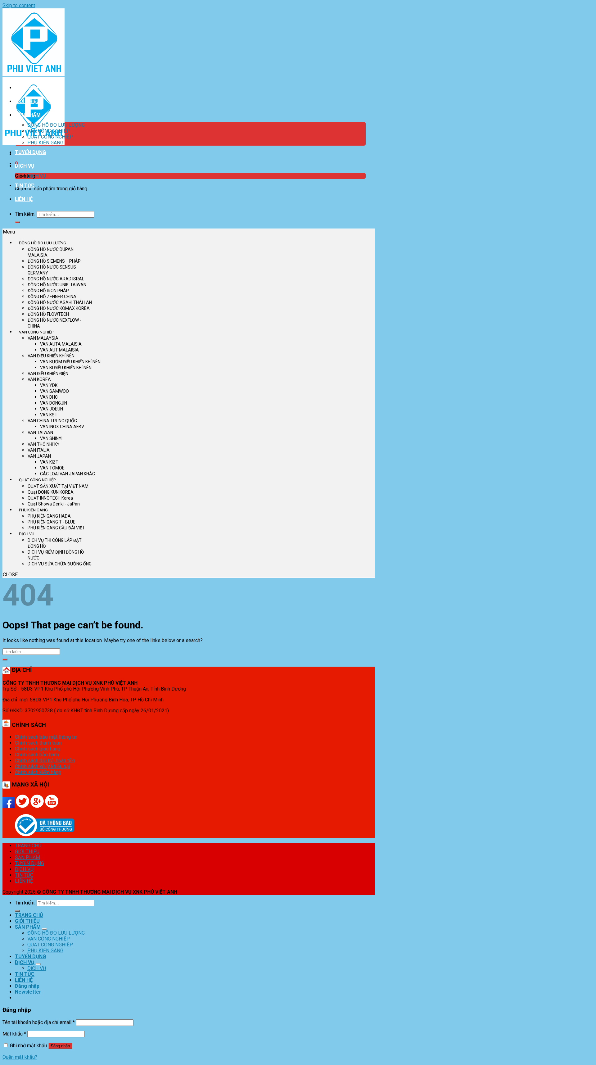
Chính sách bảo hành (37, 755)
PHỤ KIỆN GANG (45, 143)
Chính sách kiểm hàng (38, 772)
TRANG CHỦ (29, 88)
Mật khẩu (14, 1034)
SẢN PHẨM (28, 115)
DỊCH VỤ (24, 166)
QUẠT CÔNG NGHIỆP (50, 137)
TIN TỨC (24, 185)
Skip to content (18, 5)
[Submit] (17, 222)
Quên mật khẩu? (19, 1057)
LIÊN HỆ (24, 199)
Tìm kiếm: (25, 214)
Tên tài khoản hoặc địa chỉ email (38, 1022)
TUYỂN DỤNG (30, 152)
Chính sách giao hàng (37, 749)
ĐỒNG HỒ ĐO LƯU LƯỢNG (56, 125)
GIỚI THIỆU (27, 101)
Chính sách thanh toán (38, 743)
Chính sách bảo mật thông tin (46, 737)
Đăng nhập (60, 1046)
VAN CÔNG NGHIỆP (48, 131)
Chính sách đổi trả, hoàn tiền (45, 761)
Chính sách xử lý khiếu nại (42, 766)
